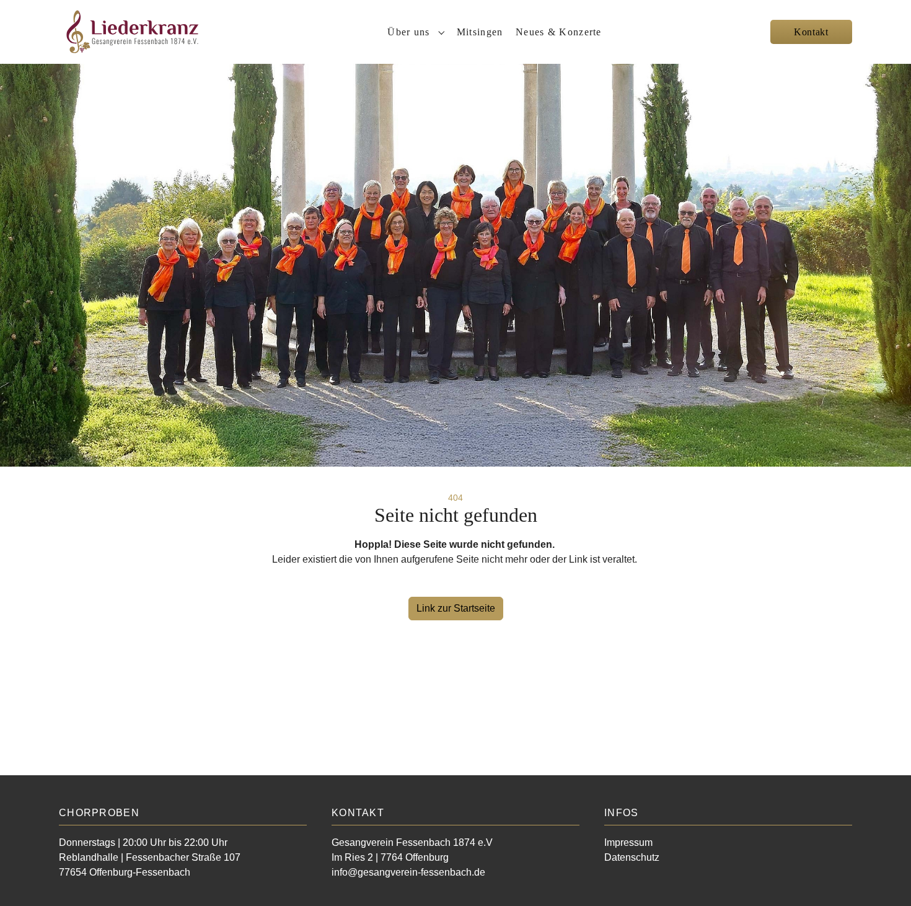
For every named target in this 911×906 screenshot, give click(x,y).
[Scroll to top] (884, 879)
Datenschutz (631, 857)
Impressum (628, 842)
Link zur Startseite (455, 608)
